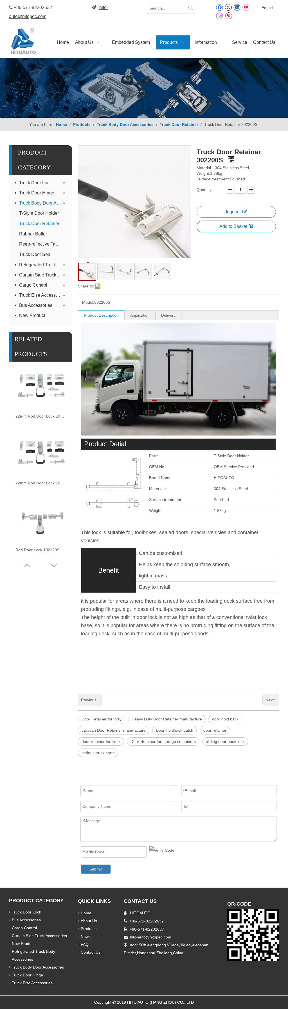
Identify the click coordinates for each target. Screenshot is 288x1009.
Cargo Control (33, 285)
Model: (88, 302)
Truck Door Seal (35, 254)
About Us (89, 921)
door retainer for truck (101, 741)
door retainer (214, 730)
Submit (95, 869)
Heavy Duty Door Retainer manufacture (167, 719)
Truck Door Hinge (36, 193)
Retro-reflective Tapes (41, 244)
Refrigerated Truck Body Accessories (43, 264)
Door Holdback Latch (174, 730)
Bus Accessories (35, 305)
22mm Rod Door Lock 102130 (40, 483)
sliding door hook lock (225, 741)
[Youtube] (245, 7)
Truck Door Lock (35, 182)
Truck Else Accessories (42, 295)
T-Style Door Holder (39, 213)
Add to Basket (233, 226)
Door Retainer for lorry (102, 719)
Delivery (168, 315)
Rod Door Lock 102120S (37, 550)
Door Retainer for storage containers (163, 741)
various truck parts (98, 752)
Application (140, 315)
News (86, 936)
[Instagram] (219, 16)
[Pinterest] (228, 15)
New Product (32, 315)
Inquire (233, 211)
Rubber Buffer (33, 234)
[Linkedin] (236, 7)
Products (88, 928)
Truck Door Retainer (39, 223)
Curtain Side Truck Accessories (43, 275)
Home (86, 913)
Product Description (101, 315)
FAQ (85, 944)
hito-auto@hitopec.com (150, 937)
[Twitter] (228, 7)
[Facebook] (219, 7)
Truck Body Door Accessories (43, 203)
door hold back (225, 719)
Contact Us (90, 952)
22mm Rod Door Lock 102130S (40, 416)
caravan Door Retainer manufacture (114, 730)
